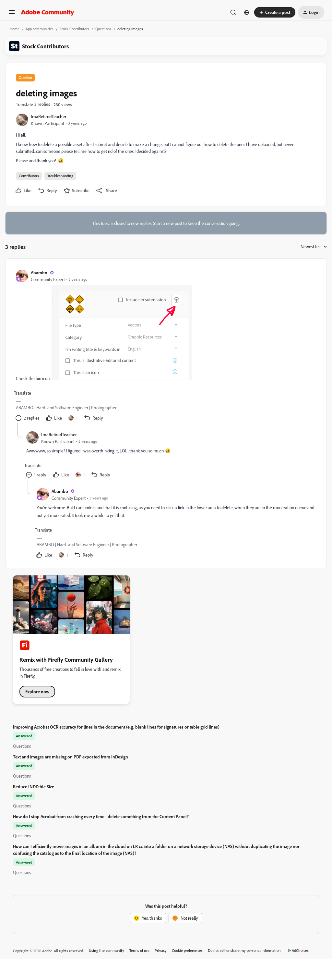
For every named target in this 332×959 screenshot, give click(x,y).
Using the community (106, 950)
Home (14, 28)
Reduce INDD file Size (33, 786)
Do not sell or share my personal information (244, 950)
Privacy (161, 950)
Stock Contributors (74, 28)
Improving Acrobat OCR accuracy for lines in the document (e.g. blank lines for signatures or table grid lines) (116, 727)
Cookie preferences (187, 950)
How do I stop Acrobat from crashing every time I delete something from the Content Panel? (101, 816)
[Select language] (246, 12)
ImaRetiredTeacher (48, 116)
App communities (39, 28)
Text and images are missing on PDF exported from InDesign (70, 756)
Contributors (29, 175)
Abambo (39, 272)
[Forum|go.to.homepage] (47, 12)
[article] (166, 346)
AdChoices (300, 950)
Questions (103, 28)
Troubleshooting (60, 175)
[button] (12, 14)
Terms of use (139, 950)
